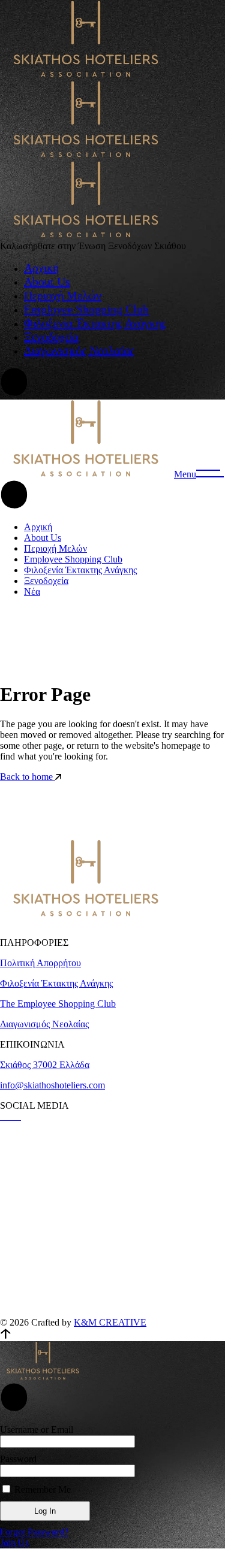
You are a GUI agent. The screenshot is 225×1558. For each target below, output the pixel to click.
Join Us (14, 1543)
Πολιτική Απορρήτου (40, 963)
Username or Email (36, 1429)
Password (18, 1459)
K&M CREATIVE (110, 1322)
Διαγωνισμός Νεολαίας (44, 1024)
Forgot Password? (34, 1532)
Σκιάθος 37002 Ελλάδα (44, 1065)
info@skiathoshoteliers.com (52, 1085)
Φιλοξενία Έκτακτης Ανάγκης (56, 983)
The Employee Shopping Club (58, 1004)
